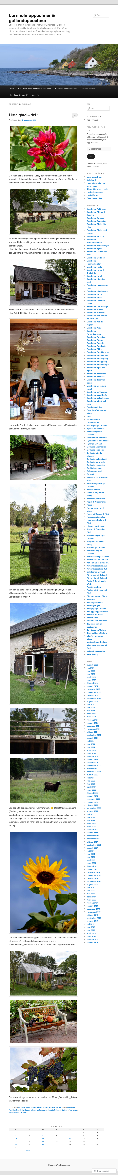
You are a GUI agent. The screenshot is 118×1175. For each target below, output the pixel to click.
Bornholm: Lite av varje (97, 306)
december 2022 (93, 799)
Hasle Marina (92, 195)
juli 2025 (90, 704)
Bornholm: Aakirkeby (96, 209)
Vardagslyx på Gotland (97, 642)
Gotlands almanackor (96, 446)
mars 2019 (91, 936)
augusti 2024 (92, 738)
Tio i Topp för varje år (18, 94)
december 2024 (93, 725)
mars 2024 (91, 753)
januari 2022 (92, 832)
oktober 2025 (92, 695)
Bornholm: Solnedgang (97, 358)
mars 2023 (91, 789)
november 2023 (93, 765)
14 (70, 1138)
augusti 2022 (92, 811)
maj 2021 (91, 857)
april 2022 (91, 823)
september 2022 (94, 808)
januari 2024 (92, 759)
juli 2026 (90, 667)
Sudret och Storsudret (97, 620)
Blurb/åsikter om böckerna (66, 88)
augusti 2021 (92, 847)
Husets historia (93, 489)
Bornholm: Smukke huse (98, 352)
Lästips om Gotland (95, 526)
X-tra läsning (92, 654)
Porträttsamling (94, 587)
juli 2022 (90, 814)
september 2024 (94, 735)
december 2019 (93, 908)
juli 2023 (90, 777)
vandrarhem (14, 1112)
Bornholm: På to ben (96, 337)
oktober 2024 (92, 732)
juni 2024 (91, 744)
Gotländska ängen (95, 468)
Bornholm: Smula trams (97, 355)
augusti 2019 (92, 921)
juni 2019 (91, 927)
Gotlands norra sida (96, 462)
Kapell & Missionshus (96, 501)
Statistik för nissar (95, 614)
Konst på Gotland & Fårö (98, 513)
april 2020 (91, 896)
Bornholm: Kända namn (97, 291)
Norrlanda (73, 1110)
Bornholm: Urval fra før (97, 394)
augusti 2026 (92, 664)
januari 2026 (92, 686)
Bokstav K (91, 179)
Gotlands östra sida (95, 449)
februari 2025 (92, 719)
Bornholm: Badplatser (96, 221)
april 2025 (91, 713)
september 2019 (94, 918)
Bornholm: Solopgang (97, 361)
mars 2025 (91, 716)
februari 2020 (92, 902)
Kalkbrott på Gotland (96, 498)
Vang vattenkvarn (94, 176)
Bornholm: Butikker (95, 236)
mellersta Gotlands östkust (57, 1110)
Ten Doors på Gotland (96, 629)
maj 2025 (91, 710)
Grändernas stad (94, 471)
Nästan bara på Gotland (97, 559)
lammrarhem (30, 1110)
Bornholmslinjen (94, 407)
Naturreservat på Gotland (98, 556)
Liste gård (41, 1110)
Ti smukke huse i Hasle (97, 189)
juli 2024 (90, 741)
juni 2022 (91, 817)
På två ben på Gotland (97, 575)
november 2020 (93, 875)
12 (43, 1138)
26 (43, 1144)
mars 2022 (91, 826)
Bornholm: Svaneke (95, 376)
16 (75, 115)
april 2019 (91, 933)
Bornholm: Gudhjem (96, 257)
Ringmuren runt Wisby (97, 596)
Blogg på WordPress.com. (59, 1165)
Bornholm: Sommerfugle (98, 364)
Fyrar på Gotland (94, 443)
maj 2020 (91, 893)
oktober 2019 (92, 915)
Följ (91, 156)
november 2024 (93, 728)
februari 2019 (92, 939)
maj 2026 (91, 674)
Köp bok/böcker (88, 88)
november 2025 (93, 692)
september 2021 (94, 844)
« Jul (28, 1150)
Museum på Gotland (96, 547)
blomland (71, 1107)
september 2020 (94, 881)
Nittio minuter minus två (98, 562)
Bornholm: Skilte (94, 349)
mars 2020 (91, 899)
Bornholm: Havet (94, 276)
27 (57, 1144)
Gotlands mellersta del (52, 1107)
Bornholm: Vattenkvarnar (98, 398)
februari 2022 (92, 829)
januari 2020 (92, 905)
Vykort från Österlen (96, 651)
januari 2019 (92, 942)
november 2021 (93, 838)
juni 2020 (91, 890)
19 (43, 1141)
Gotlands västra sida (96, 465)
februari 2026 (92, 683)
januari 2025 (92, 722)
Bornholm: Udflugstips (97, 391)
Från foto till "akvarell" (97, 437)
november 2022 (93, 802)
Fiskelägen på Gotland (97, 425)
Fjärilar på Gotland (95, 428)
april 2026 (91, 677)
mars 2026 (91, 680)
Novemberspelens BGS (97, 568)
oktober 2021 (92, 841)
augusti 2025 (92, 701)
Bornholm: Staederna (96, 373)
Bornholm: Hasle (94, 266)
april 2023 (91, 786)
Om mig (35, 94)
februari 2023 (92, 793)
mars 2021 (91, 863)
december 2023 (93, 762)
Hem (12, 88)
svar (23, 1112)
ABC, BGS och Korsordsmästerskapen (34, 88)
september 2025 (94, 698)
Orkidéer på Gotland (96, 571)
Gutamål (90, 474)
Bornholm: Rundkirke (96, 346)
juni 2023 (91, 780)
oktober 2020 (92, 878)
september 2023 (94, 771)
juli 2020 (90, 887)
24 (16, 1144)
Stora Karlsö (92, 617)
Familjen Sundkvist (16, 1110)
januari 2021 (92, 869)
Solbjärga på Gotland (96, 608)
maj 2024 (91, 747)
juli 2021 (90, 851)
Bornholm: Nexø (94, 327)
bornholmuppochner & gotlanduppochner (32, 17)
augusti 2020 (92, 884)
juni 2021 (91, 854)
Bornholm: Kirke (94, 294)
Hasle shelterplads (95, 192)
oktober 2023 (92, 768)
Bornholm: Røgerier (96, 343)
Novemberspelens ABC (97, 565)
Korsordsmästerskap (96, 517)
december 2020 (93, 872)
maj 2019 (91, 930)
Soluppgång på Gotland (97, 611)
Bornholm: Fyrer (94, 248)
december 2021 (93, 835)
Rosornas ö (92, 599)
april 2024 (91, 750)
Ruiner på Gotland (95, 602)
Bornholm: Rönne (95, 340)
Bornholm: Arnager (95, 218)
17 (16, 1141)
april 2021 (91, 860)
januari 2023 (92, 796)
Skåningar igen (93, 605)
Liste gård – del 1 (24, 114)
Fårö (89, 416)
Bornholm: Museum (96, 312)
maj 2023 (91, 783)
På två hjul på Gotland (97, 578)
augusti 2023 (92, 774)
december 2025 (93, 689)
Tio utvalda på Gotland (97, 632)
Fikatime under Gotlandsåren (30, 1107)
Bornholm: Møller (95, 309)
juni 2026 (91, 671)
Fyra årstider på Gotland (98, 440)
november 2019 (93, 911)
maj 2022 (91, 820)
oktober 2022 (92, 805)
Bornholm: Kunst (94, 297)
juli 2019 (90, 924)
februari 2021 (92, 866)
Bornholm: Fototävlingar (98, 245)
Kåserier (90, 504)
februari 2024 (92, 756)
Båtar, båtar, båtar (94, 198)
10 (16, 1138)
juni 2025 (91, 707)
